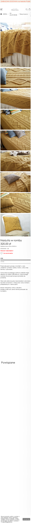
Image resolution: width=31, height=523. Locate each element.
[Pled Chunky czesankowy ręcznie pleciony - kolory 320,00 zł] (23, 383)
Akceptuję (26, 519)
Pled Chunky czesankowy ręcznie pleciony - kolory (23, 404)
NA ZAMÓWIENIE (13, 14)
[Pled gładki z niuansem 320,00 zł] (8, 451)
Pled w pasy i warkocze (8, 438)
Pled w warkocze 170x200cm (23, 471)
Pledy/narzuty (24, 14)
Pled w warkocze (23, 437)
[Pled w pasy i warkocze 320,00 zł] (8, 418)
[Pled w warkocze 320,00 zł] (23, 418)
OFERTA (5, 14)
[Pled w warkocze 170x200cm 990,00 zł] (23, 451)
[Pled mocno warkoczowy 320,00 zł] (8, 383)
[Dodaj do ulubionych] (1, 253)
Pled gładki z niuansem (8, 471)
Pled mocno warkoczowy (8, 403)
